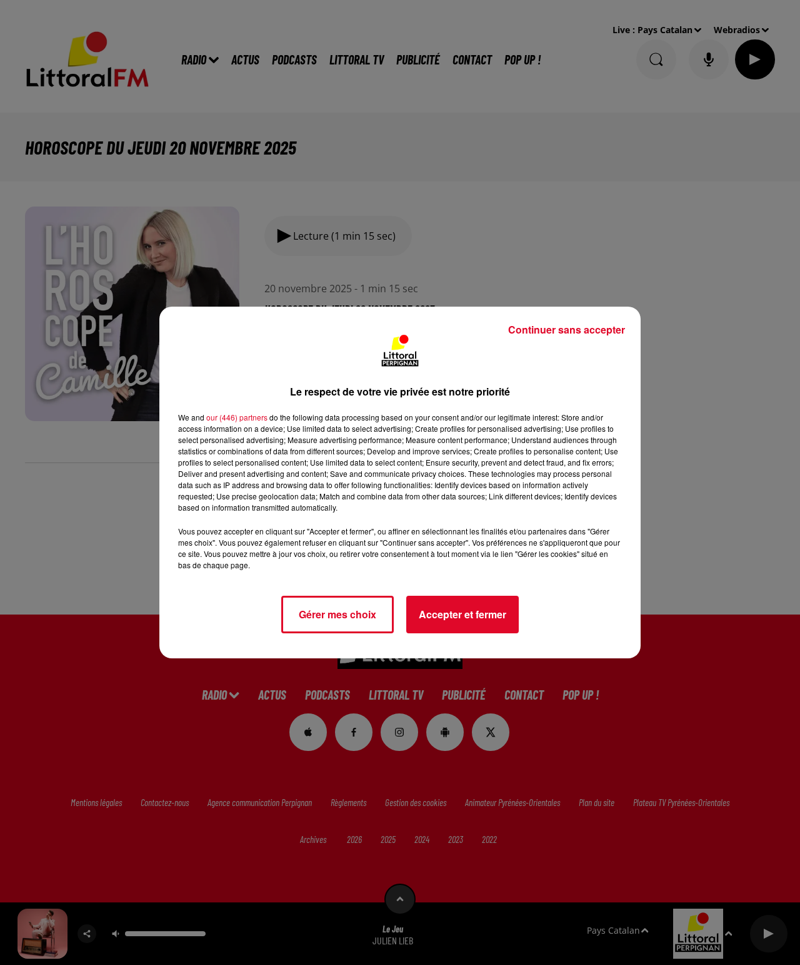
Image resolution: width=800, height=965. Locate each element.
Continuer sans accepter (566, 329)
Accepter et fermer (462, 614)
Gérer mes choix (337, 614)
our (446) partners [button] (237, 417)
